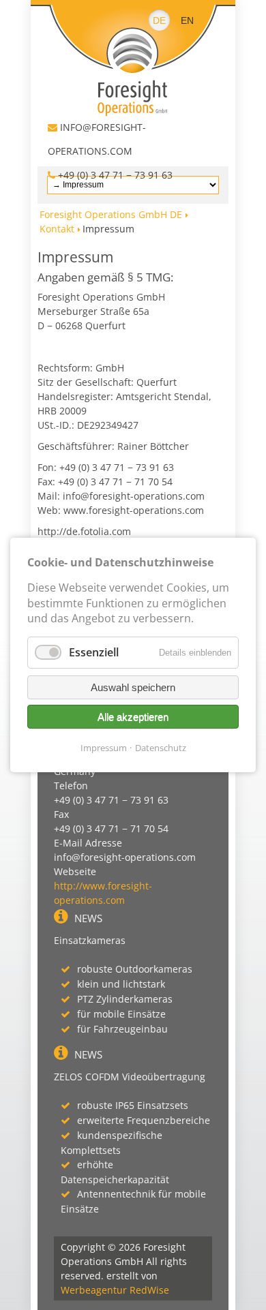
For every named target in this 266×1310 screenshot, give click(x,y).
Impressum (103, 748)
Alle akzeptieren (133, 716)
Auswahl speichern (133, 687)
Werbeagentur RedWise (115, 1289)
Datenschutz (160, 748)
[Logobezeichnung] (133, 58)
